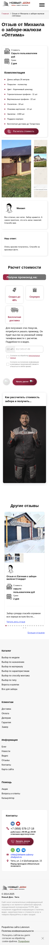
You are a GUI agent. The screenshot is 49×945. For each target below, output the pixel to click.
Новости (6, 751)
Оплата (5, 713)
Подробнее (24, 941)
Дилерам (6, 718)
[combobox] (10, 349)
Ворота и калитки (10, 684)
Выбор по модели (10, 657)
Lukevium (24, 927)
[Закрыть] (43, 938)
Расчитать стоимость (23, 131)
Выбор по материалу (12, 666)
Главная (5, 13)
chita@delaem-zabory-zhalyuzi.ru (22, 855)
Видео (5, 756)
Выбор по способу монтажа (16, 675)
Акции (5, 789)
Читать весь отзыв (16, 622)
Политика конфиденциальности (18, 931)
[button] (6, 625)
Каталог (6, 650)
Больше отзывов (36, 633)
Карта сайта (8, 769)
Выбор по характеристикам (15, 671)
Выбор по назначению (13, 662)
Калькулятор (8, 798)
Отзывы (6, 760)
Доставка (6, 709)
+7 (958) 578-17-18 (22, 828)
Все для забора (9, 689)
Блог (4, 747)
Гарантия (6, 722)
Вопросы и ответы (11, 793)
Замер (5, 727)
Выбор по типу (9, 680)
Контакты (6, 765)
